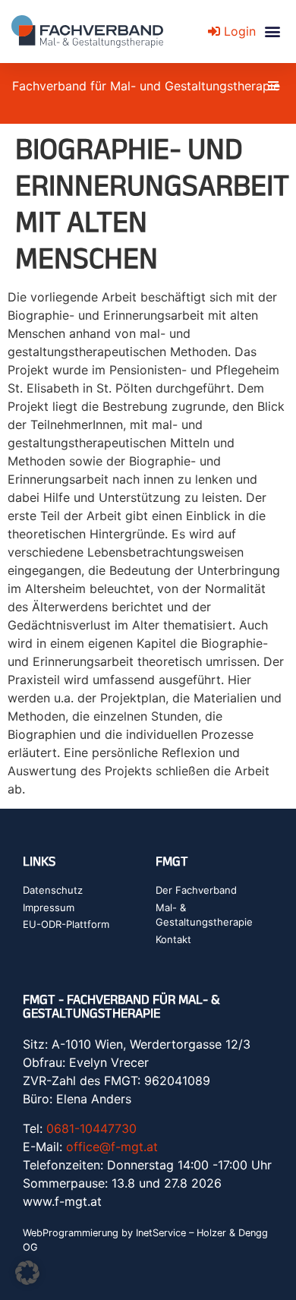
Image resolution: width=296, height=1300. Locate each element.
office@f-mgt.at (112, 1146)
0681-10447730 (91, 1128)
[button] (272, 31)
